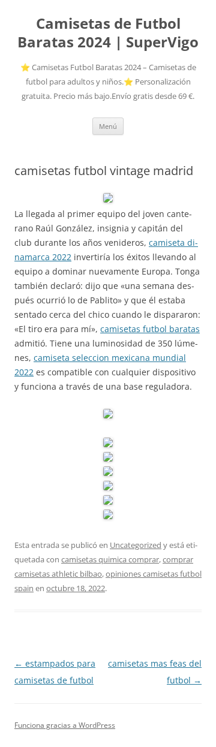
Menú (108, 126)
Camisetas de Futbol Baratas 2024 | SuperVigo (108, 33)
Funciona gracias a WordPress (64, 725)
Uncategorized (135, 545)
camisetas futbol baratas (150, 329)
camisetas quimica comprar (110, 559)
